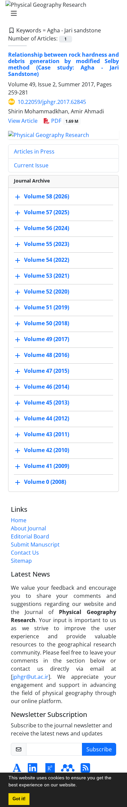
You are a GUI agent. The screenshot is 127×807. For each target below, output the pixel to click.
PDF (64, 120)
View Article (23, 120)
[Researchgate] (50, 770)
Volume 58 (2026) (46, 196)
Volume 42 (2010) (46, 450)
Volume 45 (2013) (46, 403)
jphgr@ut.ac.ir (30, 676)
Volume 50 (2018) (46, 323)
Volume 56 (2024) (46, 228)
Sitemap (21, 560)
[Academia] (17, 770)
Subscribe (99, 749)
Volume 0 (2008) (45, 482)
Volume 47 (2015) (46, 371)
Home (18, 520)
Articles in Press (34, 151)
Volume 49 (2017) (46, 339)
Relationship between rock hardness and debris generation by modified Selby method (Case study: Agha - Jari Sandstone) (63, 64)
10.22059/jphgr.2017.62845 (52, 102)
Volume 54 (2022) (46, 260)
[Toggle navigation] (61, 13)
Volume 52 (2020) (46, 292)
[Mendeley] (68, 770)
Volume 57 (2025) (46, 212)
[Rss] (85, 770)
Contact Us (25, 552)
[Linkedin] (32, 770)
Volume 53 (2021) (46, 276)
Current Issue (31, 165)
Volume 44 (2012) (46, 418)
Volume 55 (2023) (46, 244)
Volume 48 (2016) (46, 355)
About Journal (28, 528)
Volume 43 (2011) (46, 434)
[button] (79, 786)
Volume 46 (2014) (46, 387)
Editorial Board (30, 536)
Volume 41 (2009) (46, 466)
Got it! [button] (19, 799)
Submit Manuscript (35, 544)
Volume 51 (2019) (46, 307)
